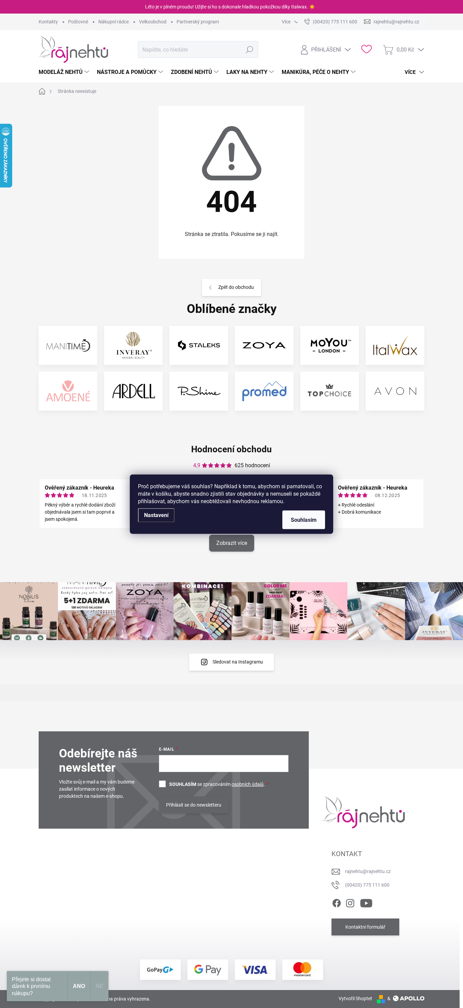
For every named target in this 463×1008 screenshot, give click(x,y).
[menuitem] (65, 72)
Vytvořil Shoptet (355, 998)
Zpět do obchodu (236, 287)
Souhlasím (304, 519)
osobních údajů (248, 784)
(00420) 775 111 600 (367, 885)
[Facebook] (336, 902)
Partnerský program (198, 21)
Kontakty (48, 21)
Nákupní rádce (113, 21)
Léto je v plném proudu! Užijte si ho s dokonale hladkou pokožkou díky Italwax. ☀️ (230, 6)
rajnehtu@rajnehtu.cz (368, 871)
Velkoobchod (152, 21)
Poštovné (78, 21)
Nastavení (156, 515)
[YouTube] (366, 902)
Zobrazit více (231, 543)
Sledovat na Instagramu (238, 662)
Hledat (250, 49)
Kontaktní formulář (365, 927)
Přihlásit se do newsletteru (193, 805)
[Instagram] (350, 902)
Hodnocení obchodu (231, 449)
